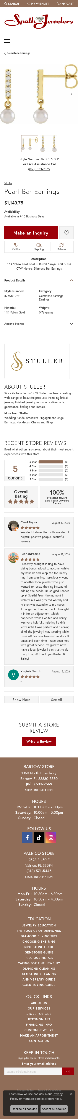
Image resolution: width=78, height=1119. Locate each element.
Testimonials (39, 1019)
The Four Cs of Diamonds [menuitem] (39, 931)
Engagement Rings (51, 418)
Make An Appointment (39, 1035)
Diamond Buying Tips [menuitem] (39, 936)
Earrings (44, 300)
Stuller (8, 183)
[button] (11, 3)
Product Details (15, 280)
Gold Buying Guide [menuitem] (39, 985)
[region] (39, 94)
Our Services (39, 1008)
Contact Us (39, 1041)
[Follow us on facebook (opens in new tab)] (27, 837)
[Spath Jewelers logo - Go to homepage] (39, 21)
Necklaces (23, 422)
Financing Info (39, 1025)
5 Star (33, 461)
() (66, 461)
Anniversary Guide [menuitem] (39, 979)
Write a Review (39, 741)
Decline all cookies (24, 1109)
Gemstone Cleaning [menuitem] (39, 974)
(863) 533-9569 (39, 169)
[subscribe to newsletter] (68, 1072)
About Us (39, 1003)
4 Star (33, 466)
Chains (35, 422)
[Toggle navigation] (7, 41)
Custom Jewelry (38, 1030)
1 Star (33, 479)
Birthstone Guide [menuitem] (39, 947)
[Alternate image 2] (48, 143)
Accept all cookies (54, 1109)
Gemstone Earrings (18, 53)
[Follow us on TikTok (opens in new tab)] (39, 837)
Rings (49, 422)
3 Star (33, 470)
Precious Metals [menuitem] (39, 958)
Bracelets (32, 418)
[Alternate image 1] (29, 143)
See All (56, 699)
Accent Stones (14, 324)
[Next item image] (71, 94)
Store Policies (39, 1014)
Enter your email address (39, 1064)
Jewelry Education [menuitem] (39, 925)
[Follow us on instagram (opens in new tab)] (51, 837)
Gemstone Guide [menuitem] (39, 952)
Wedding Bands (14, 418)
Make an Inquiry (31, 233)
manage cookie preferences (42, 1098)
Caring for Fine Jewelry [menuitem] (39, 963)
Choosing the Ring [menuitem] (39, 941)
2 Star (33, 474)
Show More (21, 699)
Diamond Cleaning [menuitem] (39, 968)
